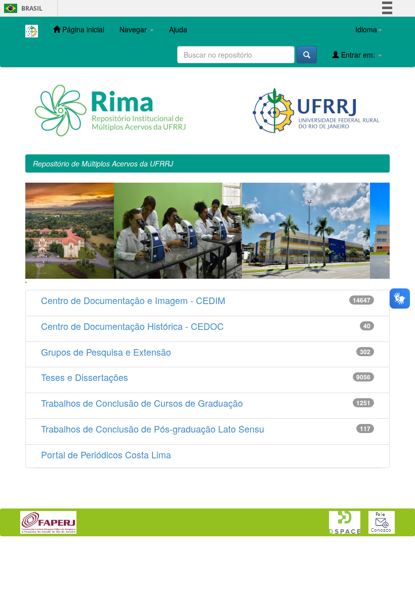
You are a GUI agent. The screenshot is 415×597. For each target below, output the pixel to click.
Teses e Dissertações (84, 376)
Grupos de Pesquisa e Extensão (106, 351)
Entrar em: (358, 55)
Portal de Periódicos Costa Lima (106, 454)
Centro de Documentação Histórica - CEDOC (132, 325)
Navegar (134, 29)
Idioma (366, 29)
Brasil (21, 8)
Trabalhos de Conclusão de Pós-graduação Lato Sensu (152, 428)
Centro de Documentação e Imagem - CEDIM (133, 300)
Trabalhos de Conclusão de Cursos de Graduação (142, 402)
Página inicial (82, 29)
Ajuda (178, 29)
